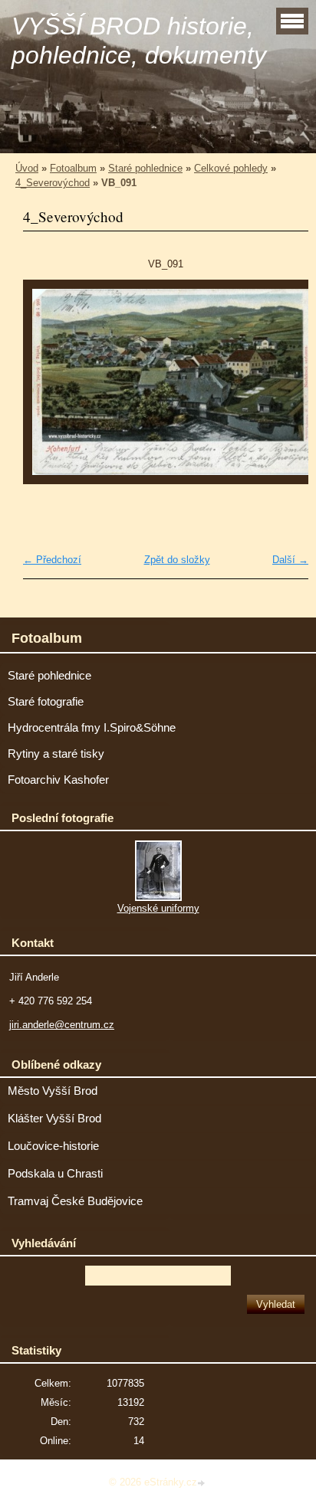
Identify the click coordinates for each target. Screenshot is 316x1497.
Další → (290, 559)
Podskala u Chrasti (55, 1174)
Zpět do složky (177, 559)
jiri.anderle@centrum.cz (61, 1024)
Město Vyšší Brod (52, 1091)
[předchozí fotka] (48, 390)
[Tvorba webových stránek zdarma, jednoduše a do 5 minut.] (202, 1483)
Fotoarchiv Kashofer (58, 780)
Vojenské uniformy (158, 908)
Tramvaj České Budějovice (75, 1201)
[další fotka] (283, 390)
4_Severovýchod (52, 182)
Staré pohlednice (145, 168)
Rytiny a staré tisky (56, 754)
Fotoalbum (73, 168)
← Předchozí (52, 559)
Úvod (26, 168)
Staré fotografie (46, 702)
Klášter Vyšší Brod (54, 1118)
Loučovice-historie (53, 1146)
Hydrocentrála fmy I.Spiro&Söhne (92, 728)
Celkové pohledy (231, 168)
